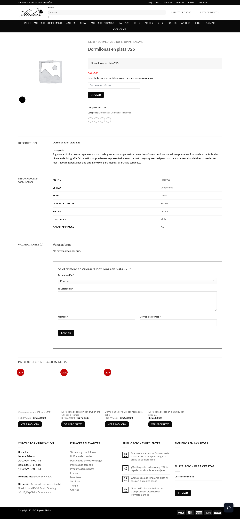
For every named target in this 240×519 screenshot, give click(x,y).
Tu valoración (65, 288)
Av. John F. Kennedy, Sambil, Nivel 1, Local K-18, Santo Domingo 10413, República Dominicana (40, 488)
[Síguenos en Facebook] (211, 2)
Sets (160, 23)
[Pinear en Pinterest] (108, 120)
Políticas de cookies (81, 456)
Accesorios (119, 29)
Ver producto (30, 424)
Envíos (74, 473)
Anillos (185, 23)
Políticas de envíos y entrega (86, 460)
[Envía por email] (102, 120)
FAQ (158, 2)
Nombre (63, 316)
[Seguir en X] (217, 2)
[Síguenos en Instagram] (214, 2)
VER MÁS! (47, 2)
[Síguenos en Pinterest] (203, 455)
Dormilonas (105, 42)
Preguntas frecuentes (82, 468)
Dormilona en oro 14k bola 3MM (34, 411)
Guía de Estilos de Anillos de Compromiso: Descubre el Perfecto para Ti (146, 491)
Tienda (74, 485)
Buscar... (52, 7)
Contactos (203, 2)
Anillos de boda (76, 23)
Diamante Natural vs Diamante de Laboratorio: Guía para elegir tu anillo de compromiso (150, 456)
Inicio (27, 23)
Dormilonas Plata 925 (129, 42)
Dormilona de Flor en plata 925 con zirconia (166, 413)
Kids (197, 23)
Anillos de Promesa (102, 23)
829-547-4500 (43, 476)
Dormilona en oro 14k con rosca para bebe (124, 413)
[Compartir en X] (96, 120)
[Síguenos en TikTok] (187, 455)
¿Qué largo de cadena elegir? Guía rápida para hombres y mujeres (149, 468)
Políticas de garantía (81, 464)
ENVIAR (96, 94)
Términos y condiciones (83, 452)
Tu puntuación (66, 275)
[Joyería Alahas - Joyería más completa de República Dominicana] (30, 12)
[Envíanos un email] (198, 455)
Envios (191, 2)
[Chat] (228, 507)
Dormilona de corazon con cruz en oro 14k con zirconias (80, 413)
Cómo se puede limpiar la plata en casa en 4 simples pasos (149, 479)
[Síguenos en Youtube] (220, 2)
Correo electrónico (150, 316)
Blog (150, 2)
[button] (183, 12)
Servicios (180, 2)
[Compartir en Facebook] (90, 120)
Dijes (137, 23)
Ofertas (74, 489)
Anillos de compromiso (48, 23)
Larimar (210, 23)
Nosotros (168, 2)
